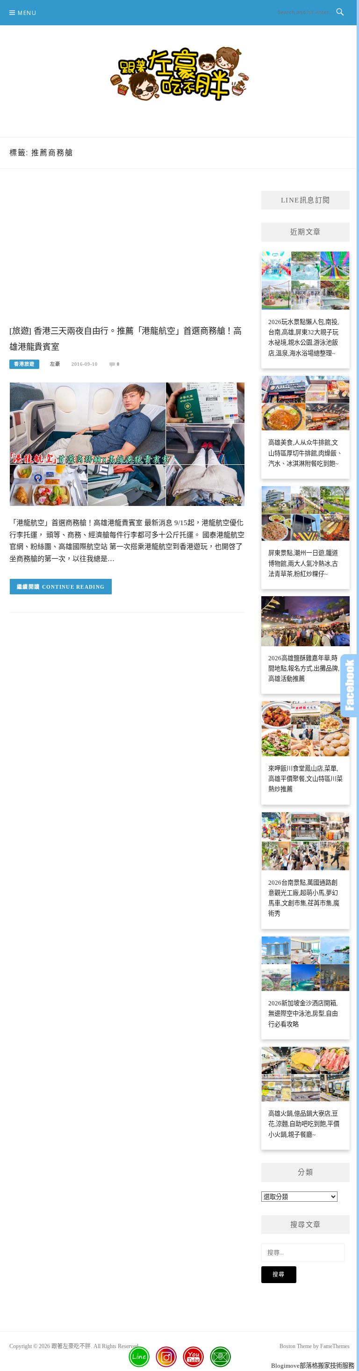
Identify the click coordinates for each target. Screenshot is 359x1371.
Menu (27, 13)
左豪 (55, 364)
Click (349, 685)
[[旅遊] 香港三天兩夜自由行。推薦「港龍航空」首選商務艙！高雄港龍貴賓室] (127, 443)
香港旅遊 (24, 364)
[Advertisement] (127, 256)
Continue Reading (73, 587)
